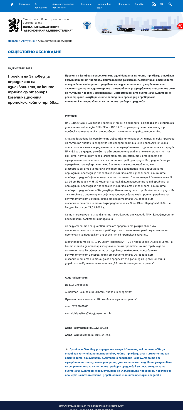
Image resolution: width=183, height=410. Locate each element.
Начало (13, 40)
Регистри (86, 4)
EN (161, 4)
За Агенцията (40, 6)
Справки (139, 4)
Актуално (24, 4)
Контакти (124, 4)
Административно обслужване (63, 6)
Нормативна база (104, 6)
